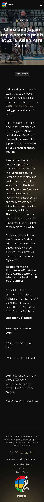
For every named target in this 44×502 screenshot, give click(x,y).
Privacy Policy (22, 472)
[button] (40, 4)
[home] (7, 5)
